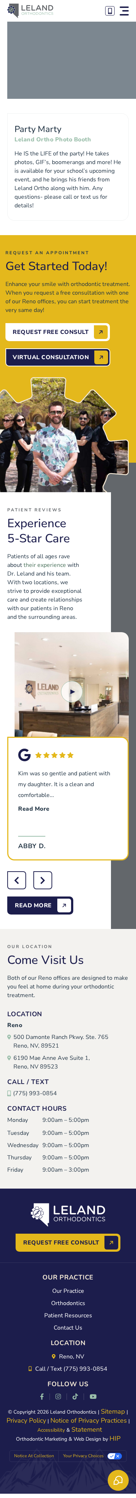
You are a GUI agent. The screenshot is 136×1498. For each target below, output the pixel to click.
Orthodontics (68, 1303)
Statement (86, 1429)
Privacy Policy (26, 1420)
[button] (124, 11)
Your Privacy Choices (83, 1456)
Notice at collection (34, 1456)
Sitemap (113, 1411)
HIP (115, 1438)
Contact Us (68, 1328)
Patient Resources (68, 1315)
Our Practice (68, 1291)
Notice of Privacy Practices (88, 1420)
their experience (45, 565)
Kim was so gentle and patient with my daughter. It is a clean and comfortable (64, 791)
